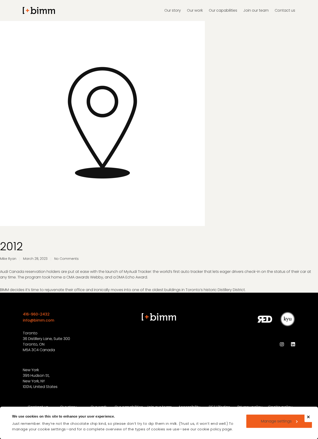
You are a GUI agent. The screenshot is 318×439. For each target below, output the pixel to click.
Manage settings (276, 421)
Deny (310, 420)
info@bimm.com (38, 320)
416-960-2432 (36, 314)
